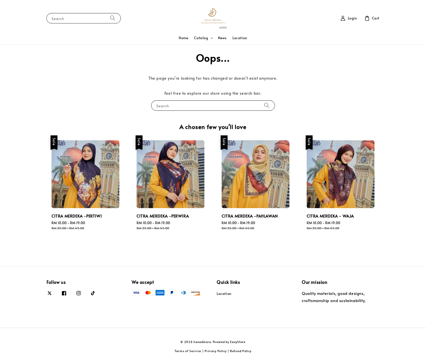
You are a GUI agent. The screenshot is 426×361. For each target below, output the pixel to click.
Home (183, 38)
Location (239, 38)
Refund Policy (240, 351)
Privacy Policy (216, 351)
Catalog (201, 38)
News (222, 38)
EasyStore (237, 342)
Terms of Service (188, 351)
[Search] (113, 18)
